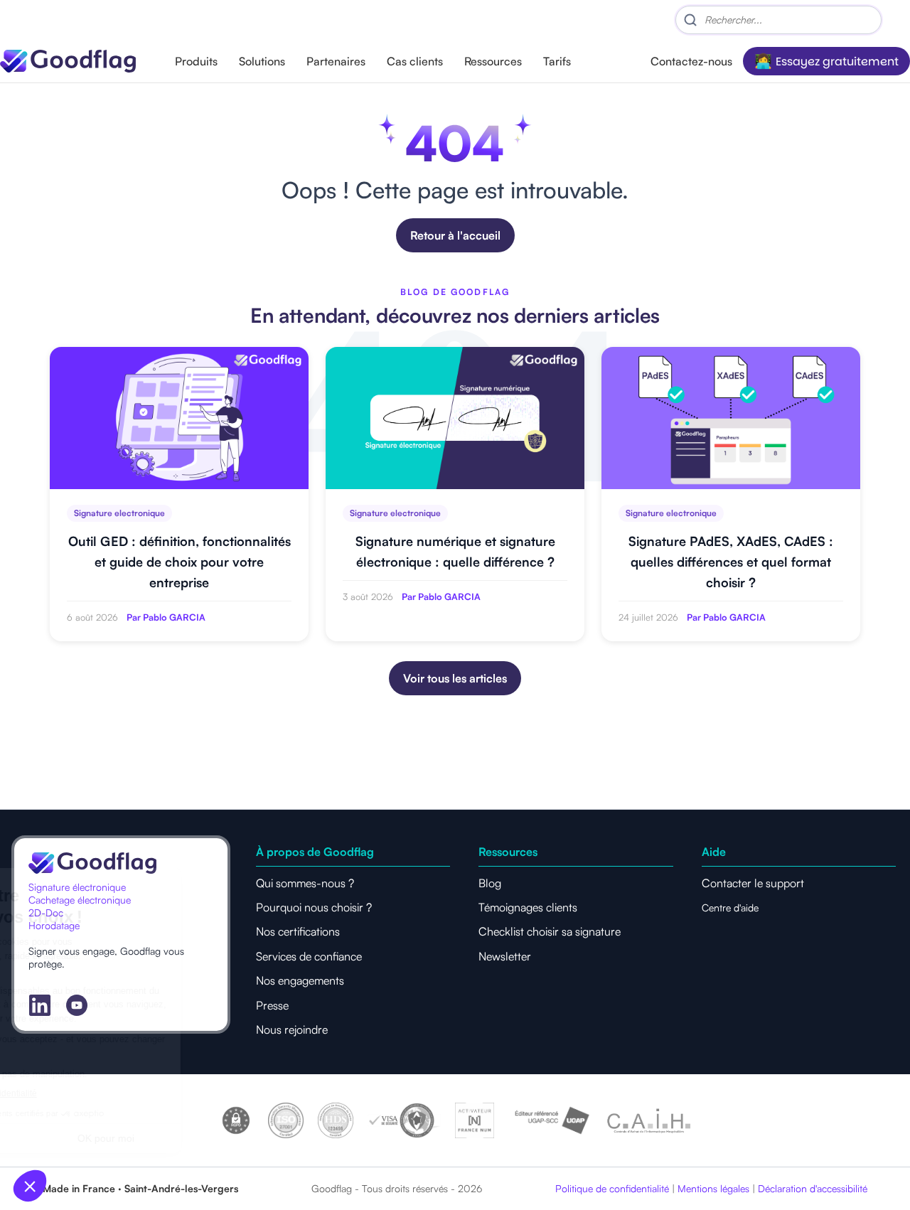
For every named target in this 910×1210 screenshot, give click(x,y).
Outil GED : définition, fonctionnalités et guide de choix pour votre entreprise (179, 561)
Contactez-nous (691, 61)
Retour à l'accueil (455, 235)
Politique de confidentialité (612, 1188)
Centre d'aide (730, 907)
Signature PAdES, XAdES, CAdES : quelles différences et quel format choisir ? (730, 561)
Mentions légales (713, 1188)
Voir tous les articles (455, 678)
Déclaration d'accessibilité (812, 1188)
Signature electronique (119, 513)
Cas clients (415, 61)
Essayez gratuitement (837, 61)
